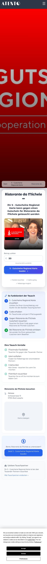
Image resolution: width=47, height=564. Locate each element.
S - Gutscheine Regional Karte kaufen (23, 269)
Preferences (24, 559)
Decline (23, 553)
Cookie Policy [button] (31, 540)
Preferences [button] (37, 542)
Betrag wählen (10, 253)
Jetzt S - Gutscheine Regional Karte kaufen (23, 452)
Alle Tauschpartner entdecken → (16, 475)
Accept (23, 548)
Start (5, 184)
